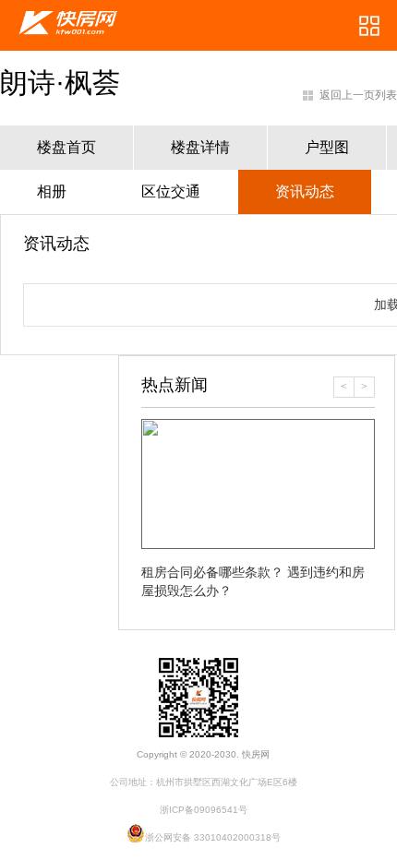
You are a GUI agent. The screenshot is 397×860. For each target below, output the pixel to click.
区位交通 (170, 191)
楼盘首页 (66, 147)
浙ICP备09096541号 (203, 810)
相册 (51, 191)
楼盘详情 (200, 147)
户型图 (327, 147)
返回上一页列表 (358, 95)
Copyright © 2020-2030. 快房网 (203, 754)
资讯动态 (304, 191)
